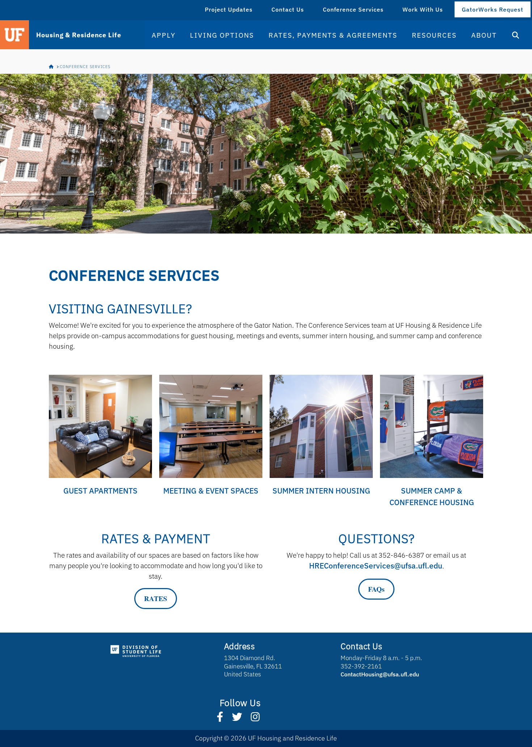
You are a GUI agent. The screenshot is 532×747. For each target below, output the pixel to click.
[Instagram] (255, 720)
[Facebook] (220, 720)
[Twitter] (237, 720)
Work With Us (422, 9)
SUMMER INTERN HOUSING (321, 491)
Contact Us (287, 9)
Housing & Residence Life (78, 35)
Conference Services (353, 9)
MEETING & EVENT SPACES (210, 491)
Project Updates (229, 9)
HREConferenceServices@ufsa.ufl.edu (375, 566)
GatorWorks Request (492, 9)
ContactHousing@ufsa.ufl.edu (380, 674)
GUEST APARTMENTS (100, 491)
